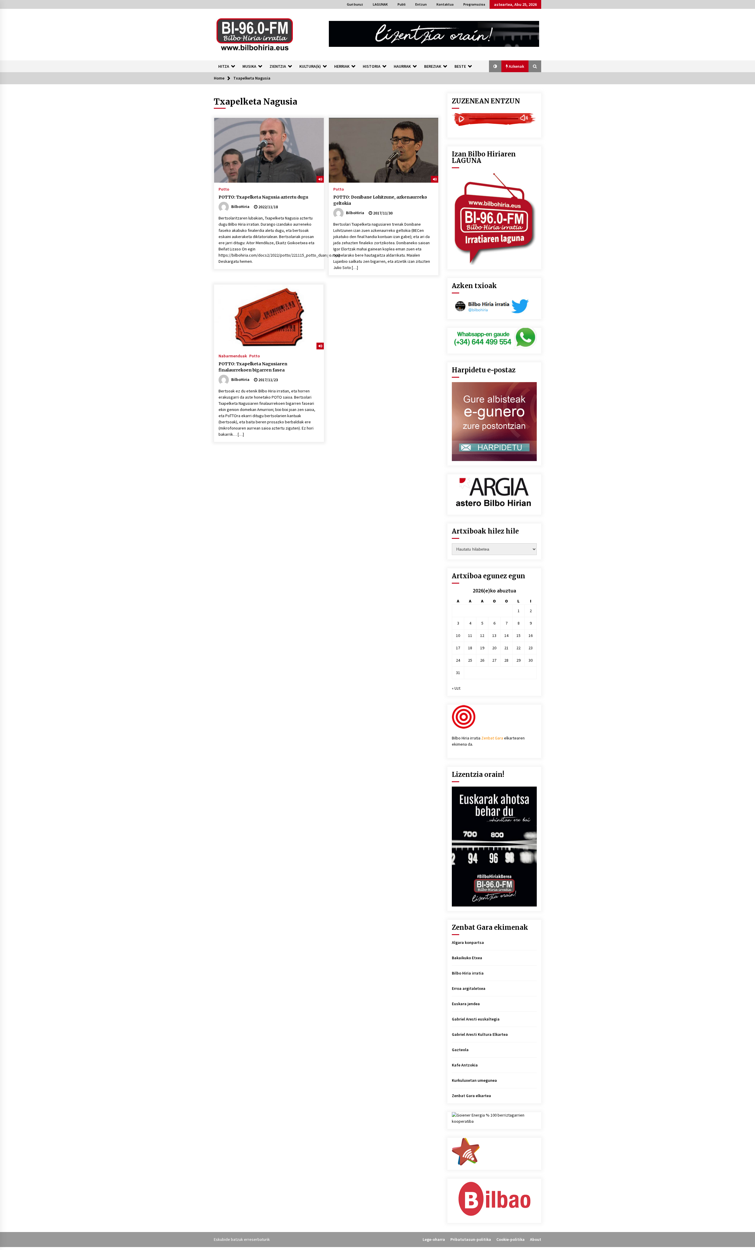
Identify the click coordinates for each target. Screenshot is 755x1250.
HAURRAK (402, 66)
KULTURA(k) (310, 66)
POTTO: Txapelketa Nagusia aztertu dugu (263, 197)
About (535, 1239)
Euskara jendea (466, 1003)
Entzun (421, 4)
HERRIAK (341, 66)
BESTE (460, 66)
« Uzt (456, 688)
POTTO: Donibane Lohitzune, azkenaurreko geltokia (380, 200)
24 (458, 660)
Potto (224, 188)
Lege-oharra (434, 1239)
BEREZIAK (432, 66)
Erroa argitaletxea (468, 988)
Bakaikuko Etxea (467, 957)
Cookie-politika (510, 1239)
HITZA (223, 66)
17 (458, 647)
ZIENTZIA (278, 66)
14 (506, 635)
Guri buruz (355, 4)
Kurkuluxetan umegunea (474, 1080)
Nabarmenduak (233, 355)
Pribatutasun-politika (470, 1239)
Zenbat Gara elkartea (471, 1095)
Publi (402, 4)
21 (506, 647)
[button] (495, 66)
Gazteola (460, 1049)
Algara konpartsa (468, 942)
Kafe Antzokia (465, 1065)
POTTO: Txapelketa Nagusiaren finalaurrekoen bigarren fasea (253, 367)
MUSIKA (249, 66)
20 (494, 647)
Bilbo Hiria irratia (468, 973)
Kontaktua (445, 4)
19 (482, 647)
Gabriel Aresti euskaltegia (476, 1019)
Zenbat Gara (492, 738)
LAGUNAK (380, 4)
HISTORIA (371, 66)
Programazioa (474, 4)
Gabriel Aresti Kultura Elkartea (480, 1034)
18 (470, 647)
